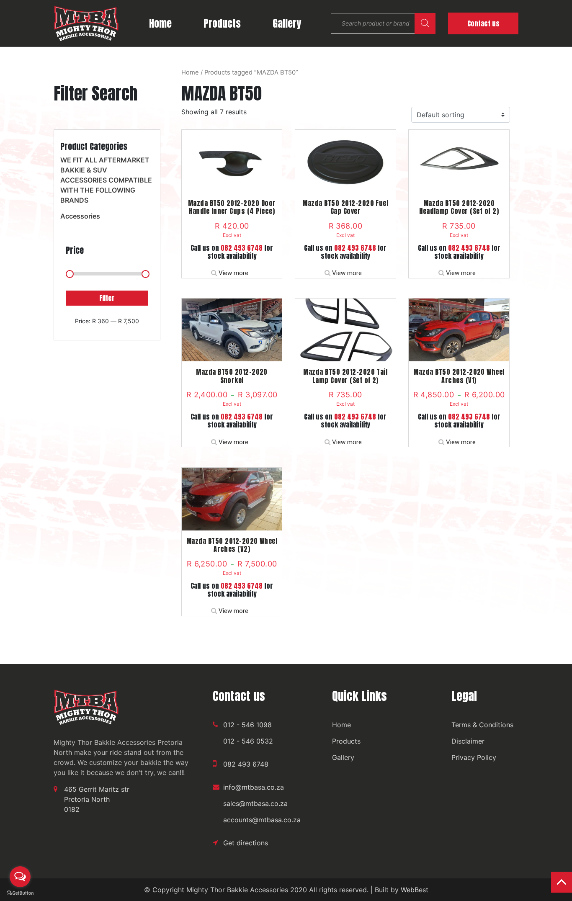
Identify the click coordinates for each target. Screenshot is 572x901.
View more (233, 273)
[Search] (425, 23)
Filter (107, 298)
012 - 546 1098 (247, 725)
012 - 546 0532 (248, 741)
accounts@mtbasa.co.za (262, 820)
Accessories (80, 216)
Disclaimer (467, 741)
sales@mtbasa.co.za (255, 803)
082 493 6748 (242, 248)
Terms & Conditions (482, 725)
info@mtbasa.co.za (253, 787)
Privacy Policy (473, 757)
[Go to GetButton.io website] (20, 892)
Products (222, 23)
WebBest (414, 890)
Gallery (287, 23)
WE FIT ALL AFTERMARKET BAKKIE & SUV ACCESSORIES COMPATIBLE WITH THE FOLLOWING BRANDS (106, 180)
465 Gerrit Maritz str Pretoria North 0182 (96, 799)
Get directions (245, 843)
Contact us (483, 23)
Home (160, 23)
